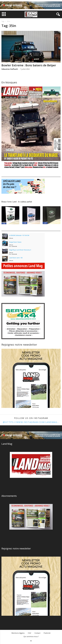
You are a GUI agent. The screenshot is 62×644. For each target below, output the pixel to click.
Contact (37, 633)
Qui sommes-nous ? (31, 636)
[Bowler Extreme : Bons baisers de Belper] (31, 46)
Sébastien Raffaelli (9, 69)
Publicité (47, 633)
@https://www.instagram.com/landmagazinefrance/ (31, 422)
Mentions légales (18, 633)
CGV (29, 633)
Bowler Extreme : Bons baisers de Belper (28, 65)
